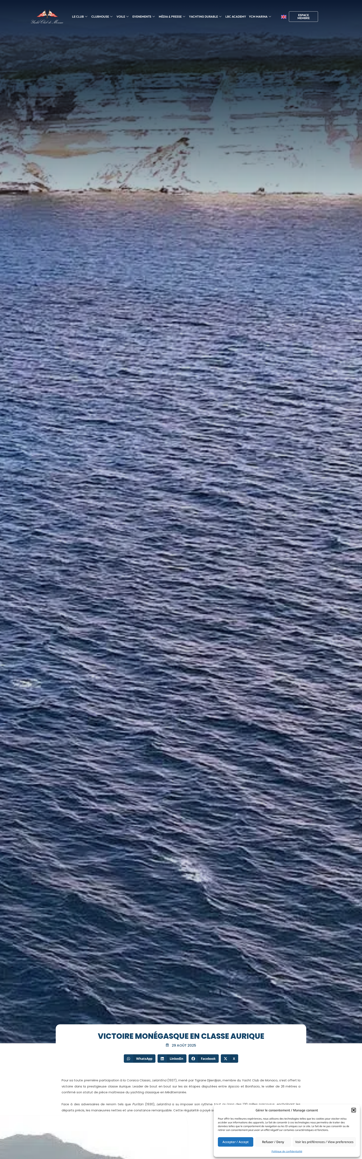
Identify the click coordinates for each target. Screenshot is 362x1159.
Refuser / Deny (273, 1142)
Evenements (141, 16)
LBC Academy (235, 16)
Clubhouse (100, 16)
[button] (354, 1110)
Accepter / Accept (235, 1142)
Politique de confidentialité (287, 1151)
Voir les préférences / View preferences (324, 1142)
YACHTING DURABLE (203, 16)
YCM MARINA (258, 16)
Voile (120, 16)
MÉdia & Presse (170, 16)
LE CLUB (78, 16)
